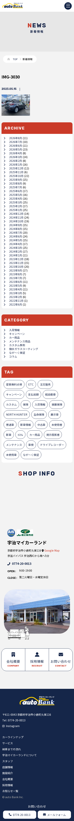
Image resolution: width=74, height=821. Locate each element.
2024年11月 (16, 217)
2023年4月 (15, 289)
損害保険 (57, 404)
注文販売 (45, 384)
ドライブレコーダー (52, 445)
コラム (13, 356)
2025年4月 (15, 198)
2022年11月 (16, 301)
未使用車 (11, 455)
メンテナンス (14, 445)
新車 (8, 435)
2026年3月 (15, 157)
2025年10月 (16, 176)
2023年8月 (15, 274)
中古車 (41, 425)
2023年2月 (15, 297)
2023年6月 (15, 282)
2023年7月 (15, 278)
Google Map (52, 550)
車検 (31, 445)
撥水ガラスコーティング (23, 349)
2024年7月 (15, 232)
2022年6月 (15, 304)
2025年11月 (16, 172)
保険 (25, 404)
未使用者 (57, 425)
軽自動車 (50, 394)
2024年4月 (15, 244)
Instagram (13, 726)
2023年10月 (16, 266)
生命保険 (39, 414)
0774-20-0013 (21, 563)
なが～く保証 (17, 353)
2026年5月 (15, 149)
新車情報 (25, 425)
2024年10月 (16, 221)
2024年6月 (15, 236)
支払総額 (33, 394)
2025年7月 (15, 187)
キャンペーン (17, 334)
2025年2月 (15, 206)
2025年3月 (15, 202)
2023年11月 (16, 263)
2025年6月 (15, 191)
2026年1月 (15, 164)
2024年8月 (15, 229)
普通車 (10, 425)
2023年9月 (15, 270)
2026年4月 (15, 153)
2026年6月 (15, 145)
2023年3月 (15, 293)
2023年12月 (16, 259)
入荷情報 (14, 330)
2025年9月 (15, 180)
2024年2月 (15, 251)
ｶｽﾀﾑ (20, 435)
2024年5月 (15, 240)
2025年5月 (15, 195)
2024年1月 (15, 255)
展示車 (55, 414)
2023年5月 (15, 285)
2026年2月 (15, 161)
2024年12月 (16, 214)
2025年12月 (16, 168)
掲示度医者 (53, 435)
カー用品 (14, 337)
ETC (31, 384)
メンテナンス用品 (19, 341)
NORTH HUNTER (16, 414)
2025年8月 (15, 183)
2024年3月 (15, 248)
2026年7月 (15, 142)
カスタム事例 (17, 345)
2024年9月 (15, 225)
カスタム (11, 404)
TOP (15, 59)
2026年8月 (15, 138)
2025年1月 (15, 210)
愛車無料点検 (14, 384)
